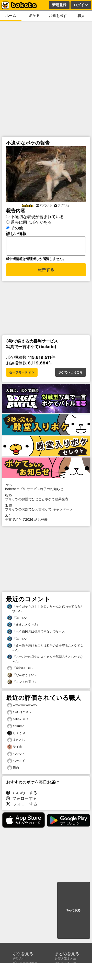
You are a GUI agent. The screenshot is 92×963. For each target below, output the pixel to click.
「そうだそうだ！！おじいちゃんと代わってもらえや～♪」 (47, 608)
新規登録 (59, 5)
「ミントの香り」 (24, 682)
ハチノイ (19, 761)
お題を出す (58, 15)
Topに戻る (73, 910)
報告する (46, 269)
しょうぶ (19, 733)
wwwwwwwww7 (25, 705)
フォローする (23, 798)
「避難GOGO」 (23, 668)
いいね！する (23, 792)
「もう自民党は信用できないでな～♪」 (39, 631)
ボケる (34, 15)
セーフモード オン (21, 372)
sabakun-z (20, 719)
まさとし (19, 740)
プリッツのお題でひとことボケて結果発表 (36, 497)
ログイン (81, 5)
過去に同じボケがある (31, 222)
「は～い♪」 (21, 618)
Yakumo (18, 726)
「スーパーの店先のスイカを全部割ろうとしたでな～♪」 (47, 659)
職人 (81, 15)
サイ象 (17, 746)
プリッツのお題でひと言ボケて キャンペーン (39, 507)
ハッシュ (19, 754)
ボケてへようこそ (70, 372)
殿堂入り (19, 958)
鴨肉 (16, 767)
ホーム (10, 15)
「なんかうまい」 (24, 675)
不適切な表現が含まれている (37, 216)
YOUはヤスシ (22, 712)
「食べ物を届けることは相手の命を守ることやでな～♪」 (47, 648)
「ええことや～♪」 (25, 624)
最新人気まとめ (65, 958)
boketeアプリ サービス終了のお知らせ (34, 487)
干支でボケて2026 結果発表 (26, 517)
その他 (17, 227)
